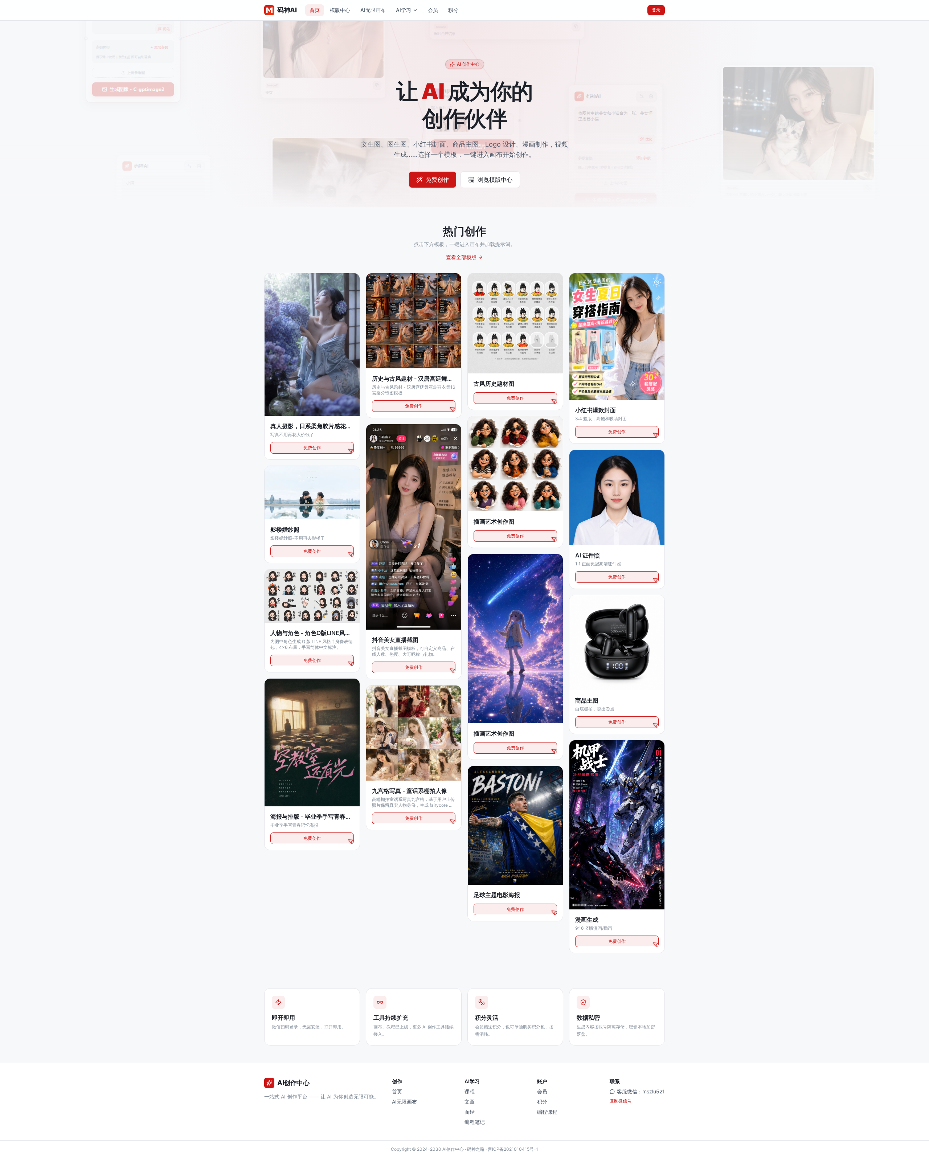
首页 (315, 10)
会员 (433, 10)
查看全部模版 (461, 257)
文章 (469, 1101)
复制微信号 (620, 1101)
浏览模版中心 (495, 179)
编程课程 (547, 1112)
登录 (656, 10)
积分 (453, 10)
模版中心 (340, 10)
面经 (469, 1112)
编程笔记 (474, 1122)
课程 (469, 1091)
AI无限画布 (373, 10)
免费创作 (437, 179)
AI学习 (403, 10)
